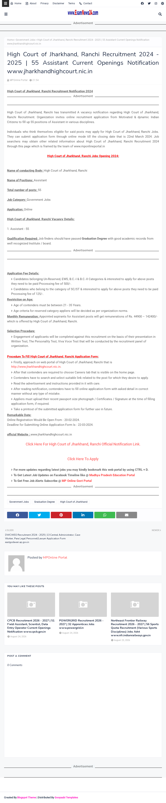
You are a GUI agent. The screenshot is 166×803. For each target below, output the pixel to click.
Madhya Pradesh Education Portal (112, 475)
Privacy (44, 3)
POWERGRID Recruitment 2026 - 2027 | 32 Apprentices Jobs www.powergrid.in (81, 624)
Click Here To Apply (83, 459)
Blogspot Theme (26, 797)
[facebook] (142, 3)
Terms (71, 3)
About (33, 3)
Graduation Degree (44, 501)
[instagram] (156, 3)
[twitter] (149, 3)
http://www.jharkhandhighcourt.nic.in (36, 367)
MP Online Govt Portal (77, 481)
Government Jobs (25, 39)
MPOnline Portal (19, 80)
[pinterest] (162, 3)
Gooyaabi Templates (66, 797)
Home (18, 3)
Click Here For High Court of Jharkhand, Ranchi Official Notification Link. (83, 444)
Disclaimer (58, 3)
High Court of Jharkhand (73, 501)
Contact (87, 3)
